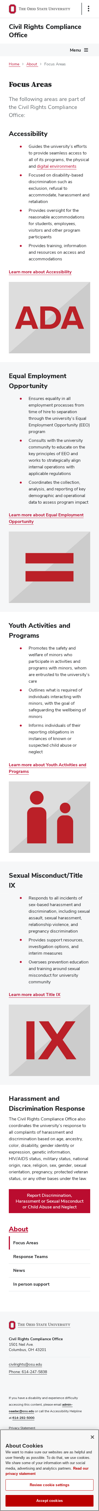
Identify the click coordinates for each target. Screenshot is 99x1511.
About (18, 1229)
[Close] (92, 1437)
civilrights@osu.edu (25, 1364)
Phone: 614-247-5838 (28, 1371)
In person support (31, 1284)
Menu (75, 50)
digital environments (56, 166)
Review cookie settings (50, 1485)
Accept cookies (49, 1501)
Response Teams (30, 1256)
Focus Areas (25, 1243)
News (19, 1270)
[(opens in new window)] (46, 1325)
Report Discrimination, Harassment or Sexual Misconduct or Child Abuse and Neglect (50, 1201)
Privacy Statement (22, 1428)
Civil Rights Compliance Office (45, 30)
